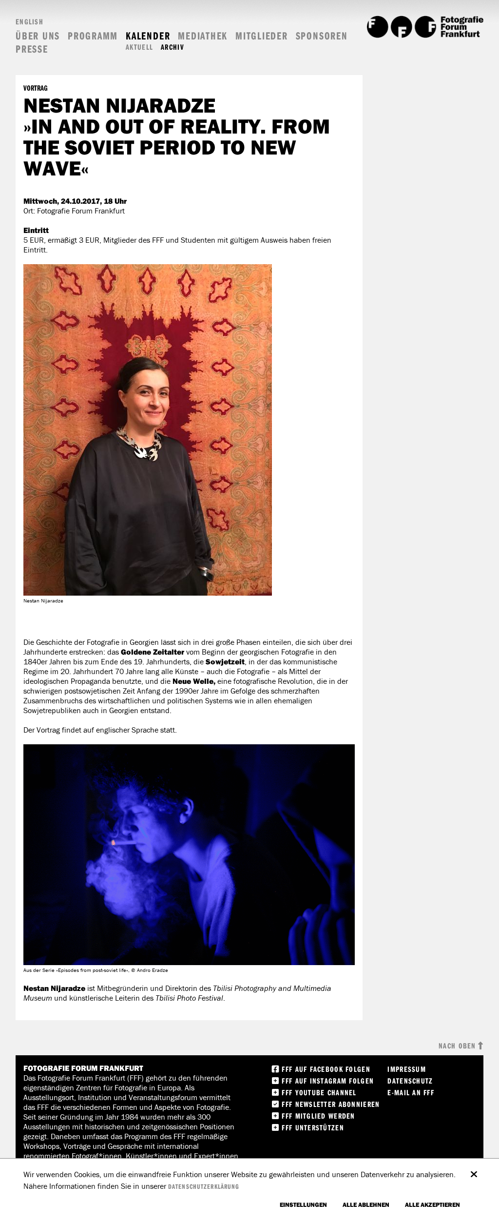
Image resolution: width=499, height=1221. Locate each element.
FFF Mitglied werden (318, 1116)
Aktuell (139, 47)
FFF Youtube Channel (319, 1092)
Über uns (38, 35)
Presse (32, 49)
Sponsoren (322, 35)
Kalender (148, 35)
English (29, 21)
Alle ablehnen (366, 1204)
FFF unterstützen (313, 1127)
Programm (93, 35)
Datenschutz (410, 1080)
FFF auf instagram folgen (328, 1080)
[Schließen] (473, 1169)
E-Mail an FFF (410, 1092)
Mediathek (203, 35)
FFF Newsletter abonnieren (331, 1104)
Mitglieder (261, 35)
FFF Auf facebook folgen (326, 1069)
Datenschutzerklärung (203, 1186)
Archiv (172, 47)
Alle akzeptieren (432, 1204)
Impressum (406, 1069)
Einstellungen (303, 1204)
